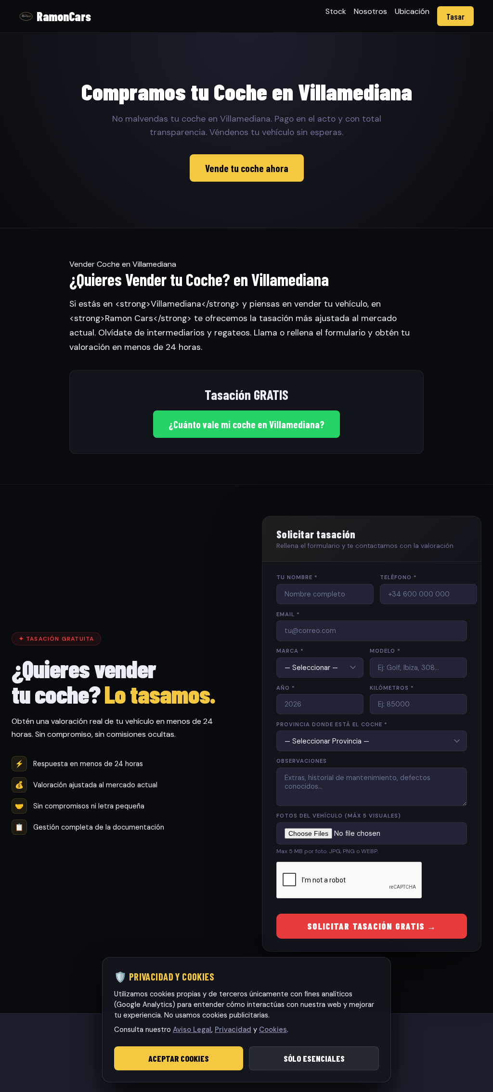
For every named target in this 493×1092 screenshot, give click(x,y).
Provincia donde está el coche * (332, 724)
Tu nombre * (297, 577)
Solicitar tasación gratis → (372, 926)
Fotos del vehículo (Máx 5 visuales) (338, 815)
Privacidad (233, 1029)
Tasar (455, 16)
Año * (285, 687)
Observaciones (301, 760)
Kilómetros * (392, 687)
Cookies (273, 1029)
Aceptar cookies (178, 1058)
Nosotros (370, 11)
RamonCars (64, 16)
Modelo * (385, 650)
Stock (335, 11)
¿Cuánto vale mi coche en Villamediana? (246, 424)
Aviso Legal (192, 1029)
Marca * (290, 650)
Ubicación (412, 11)
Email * (288, 614)
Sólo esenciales (314, 1058)
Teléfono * (398, 577)
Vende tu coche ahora (246, 168)
